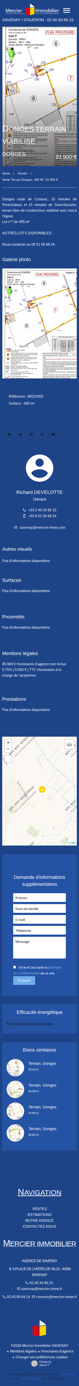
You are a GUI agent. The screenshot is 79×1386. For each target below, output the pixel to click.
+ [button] (8, 742)
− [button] (8, 749)
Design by (45, 1363)
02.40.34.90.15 (41, 1283)
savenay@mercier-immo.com (42, 527)
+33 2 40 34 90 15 (42, 510)
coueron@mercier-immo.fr (56, 1297)
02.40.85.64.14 (19, 1297)
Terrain (22, 173)
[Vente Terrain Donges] (39, 95)
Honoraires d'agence (57, 1351)
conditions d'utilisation (30, 1378)
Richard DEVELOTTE (39, 492)
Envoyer (24, 980)
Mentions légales (23, 1351)
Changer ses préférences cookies (42, 1357)
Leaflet (72, 842)
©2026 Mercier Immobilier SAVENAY (39, 1345)
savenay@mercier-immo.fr (41, 1289)
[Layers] (69, 744)
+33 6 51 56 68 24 (42, 516)
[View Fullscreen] (8, 758)
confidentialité (67, 1374)
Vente (6, 173)
